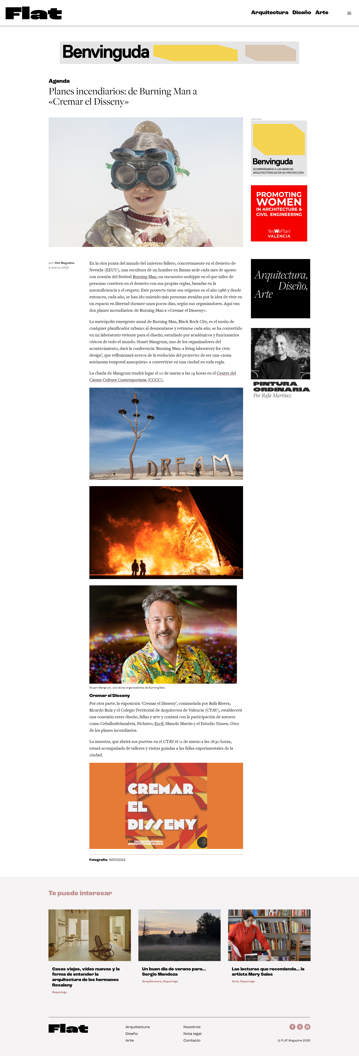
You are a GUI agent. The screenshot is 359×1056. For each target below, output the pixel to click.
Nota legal (192, 1034)
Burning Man (145, 277)
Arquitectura (269, 14)
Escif (158, 723)
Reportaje (59, 992)
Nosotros (192, 1027)
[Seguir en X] (300, 1027)
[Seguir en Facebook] (292, 1027)
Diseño (301, 14)
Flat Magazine (64, 263)
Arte (321, 14)
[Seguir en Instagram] (307, 1027)
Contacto (191, 1041)
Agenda (59, 81)
